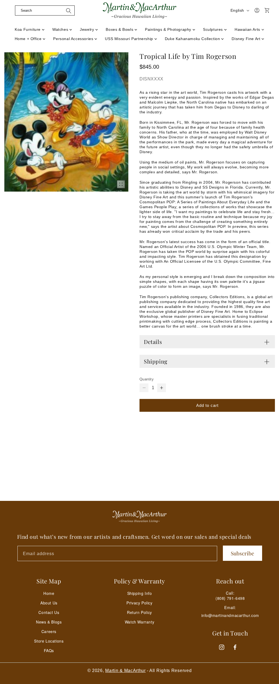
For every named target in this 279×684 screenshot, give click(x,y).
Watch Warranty (139, 622)
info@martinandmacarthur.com (230, 615)
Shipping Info (139, 593)
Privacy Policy (139, 603)
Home (48, 593)
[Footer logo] (139, 517)
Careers (48, 631)
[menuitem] (29, 28)
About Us (48, 603)
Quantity (147, 379)
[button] (45, 10)
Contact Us (48, 612)
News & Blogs (49, 622)
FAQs (49, 650)
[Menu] (10, 17)
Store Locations (48, 641)
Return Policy (139, 612)
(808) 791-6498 (230, 598)
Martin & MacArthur (125, 670)
